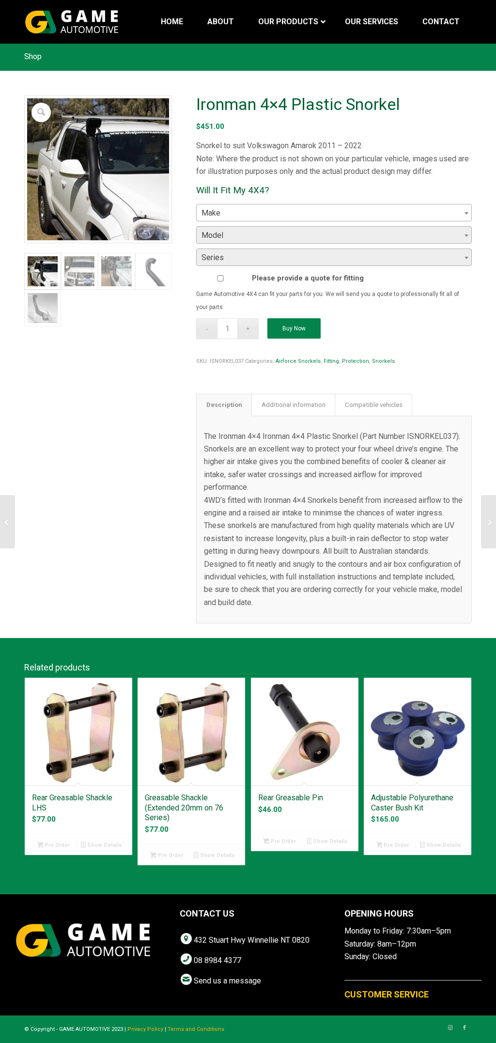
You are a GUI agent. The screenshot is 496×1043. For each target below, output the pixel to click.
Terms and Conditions (196, 1029)
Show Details (104, 845)
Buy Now (294, 328)
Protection (355, 361)
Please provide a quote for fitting (308, 278)
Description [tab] (224, 404)
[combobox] (334, 212)
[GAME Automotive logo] (71, 22)
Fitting (331, 361)
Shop (33, 56)
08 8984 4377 (217, 960)
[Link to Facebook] (464, 1028)
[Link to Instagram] (450, 1028)
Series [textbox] (213, 257)
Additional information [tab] (294, 404)
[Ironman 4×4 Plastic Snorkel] (7, 521)
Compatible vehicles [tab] (374, 404)
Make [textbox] (211, 213)
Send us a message (227, 980)
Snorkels (383, 361)
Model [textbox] (212, 235)
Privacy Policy (145, 1029)
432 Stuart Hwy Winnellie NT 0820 (252, 940)
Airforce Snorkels (298, 361)
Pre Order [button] (56, 845)
